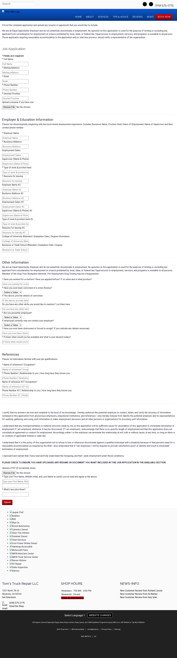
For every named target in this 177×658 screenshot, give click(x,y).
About (90, 17)
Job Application (93, 629)
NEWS (150, 17)
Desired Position (11, 93)
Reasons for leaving (12, 176)
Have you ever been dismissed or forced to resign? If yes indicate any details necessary (45, 328)
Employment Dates (11, 150)
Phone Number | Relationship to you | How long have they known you (36, 373)
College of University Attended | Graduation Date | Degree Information (36, 236)
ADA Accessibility (77, 629)
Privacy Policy (106, 629)
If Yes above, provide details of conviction (22, 295)
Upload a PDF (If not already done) (18, 468)
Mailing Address (10, 67)
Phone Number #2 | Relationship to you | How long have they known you (37, 390)
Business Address (12, 141)
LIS (95, 636)
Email (5, 76)
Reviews (137, 17)
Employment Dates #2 (13, 202)
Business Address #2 (12, 193)
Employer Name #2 (11, 184)
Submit (7, 502)
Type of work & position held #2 (17, 219)
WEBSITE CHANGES (100, 615)
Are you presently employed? (17, 313)
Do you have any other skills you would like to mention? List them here (36, 304)
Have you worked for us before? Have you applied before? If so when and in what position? (47, 279)
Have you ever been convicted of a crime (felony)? (27, 288)
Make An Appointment (72, 598)
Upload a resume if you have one (18, 102)
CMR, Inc (115, 622)
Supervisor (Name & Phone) (15, 159)
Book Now (164, 17)
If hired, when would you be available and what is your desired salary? (36, 337)
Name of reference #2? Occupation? (19, 382)
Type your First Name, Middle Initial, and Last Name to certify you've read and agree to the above (49, 476)
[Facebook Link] (145, 4)
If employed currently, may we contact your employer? (28, 320)
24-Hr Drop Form (63, 629)
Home (78, 17)
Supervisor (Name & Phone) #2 (17, 210)
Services (103, 17)
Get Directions (9, 597)
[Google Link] (151, 4)
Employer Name (10, 133)
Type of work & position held (16, 167)
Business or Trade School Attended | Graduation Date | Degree (32, 245)
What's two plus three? (13, 489)
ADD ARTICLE (86, 636)
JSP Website (124, 622)
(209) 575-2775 (164, 5)
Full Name (7, 59)
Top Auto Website (138, 622)
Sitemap (117, 629)
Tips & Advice (120, 17)
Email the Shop (16, 606)
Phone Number (10, 85)
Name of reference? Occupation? (18, 364)
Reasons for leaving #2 (13, 228)
